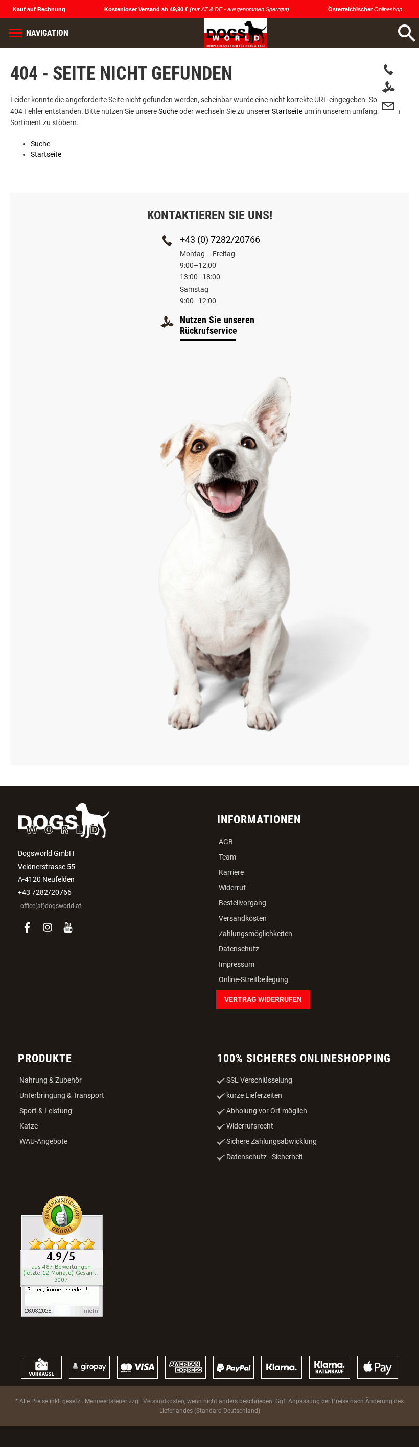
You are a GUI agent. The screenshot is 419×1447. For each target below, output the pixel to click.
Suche (168, 111)
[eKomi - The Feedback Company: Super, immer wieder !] (62, 1257)
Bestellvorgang (242, 903)
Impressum (236, 964)
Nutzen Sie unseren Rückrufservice (217, 325)
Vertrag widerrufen (263, 999)
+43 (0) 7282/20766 (220, 239)
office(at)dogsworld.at (50, 906)
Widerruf (232, 888)
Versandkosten (243, 918)
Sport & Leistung (45, 1111)
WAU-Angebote (43, 1141)
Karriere (231, 872)
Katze (28, 1126)
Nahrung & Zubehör (50, 1080)
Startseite (287, 111)
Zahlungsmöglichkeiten (255, 933)
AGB (226, 842)
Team (227, 857)
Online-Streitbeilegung (253, 979)
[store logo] (224, 33)
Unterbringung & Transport (61, 1095)
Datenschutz (239, 949)
